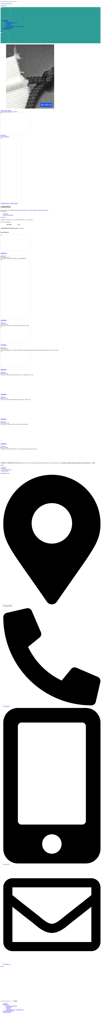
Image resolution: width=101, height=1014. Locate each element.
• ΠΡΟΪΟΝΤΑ (4, 468)
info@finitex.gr (4, 5)
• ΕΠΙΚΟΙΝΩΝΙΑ (5, 471)
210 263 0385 (3, 3)
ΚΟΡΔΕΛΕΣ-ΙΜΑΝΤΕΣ (11, 22)
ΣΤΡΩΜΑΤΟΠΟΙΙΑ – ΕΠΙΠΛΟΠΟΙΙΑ (15, 26)
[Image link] (5, 460)
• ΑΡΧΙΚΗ (3, 467)
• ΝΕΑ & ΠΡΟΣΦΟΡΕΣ (6, 469)
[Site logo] (5, 17)
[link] (69, 998)
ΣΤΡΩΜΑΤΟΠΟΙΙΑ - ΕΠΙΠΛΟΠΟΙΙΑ (9, 203)
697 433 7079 (9, 3)
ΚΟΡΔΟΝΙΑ (9, 24)
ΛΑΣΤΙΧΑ (8, 25)
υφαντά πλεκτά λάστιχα (43, 210)
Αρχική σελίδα (4, 111)
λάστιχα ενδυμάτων (33, 210)
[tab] (51, 213)
